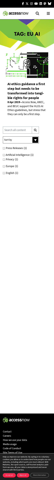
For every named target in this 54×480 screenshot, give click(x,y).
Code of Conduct (12, 448)
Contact (7, 431)
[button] (21, 139)
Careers (7, 436)
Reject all (23, 475)
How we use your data (15, 440)
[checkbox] (27, 148)
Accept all (9, 475)
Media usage (10, 444)
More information (39, 475)
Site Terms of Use (12, 452)
